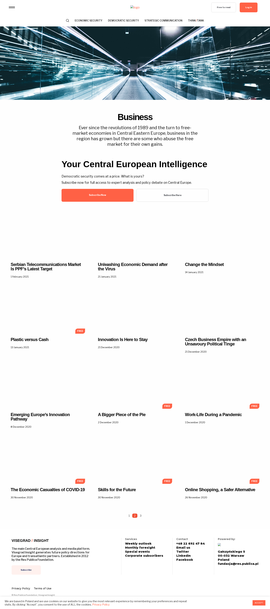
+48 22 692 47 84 (190, 543)
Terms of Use (42, 588)
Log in (248, 7)
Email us (183, 547)
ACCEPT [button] (259, 602)
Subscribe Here (172, 195)
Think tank (196, 20)
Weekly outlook (138, 543)
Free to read (223, 7)
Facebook (184, 559)
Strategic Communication (163, 20)
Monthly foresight (140, 547)
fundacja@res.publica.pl (238, 563)
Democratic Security (123, 20)
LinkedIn (183, 555)
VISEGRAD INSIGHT (30, 541)
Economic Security (88, 20)
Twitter (182, 551)
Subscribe (26, 570)
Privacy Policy (21, 588)
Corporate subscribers (144, 555)
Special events (137, 551)
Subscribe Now (97, 195)
